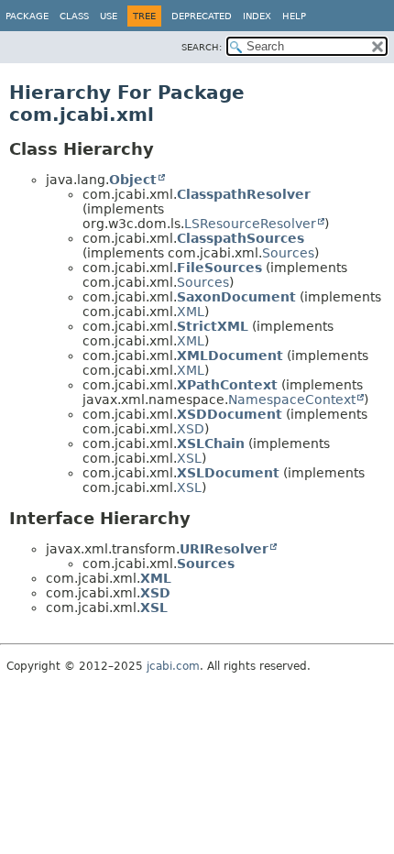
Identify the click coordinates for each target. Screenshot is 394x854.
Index (257, 16)
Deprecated (201, 16)
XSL (189, 458)
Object (133, 179)
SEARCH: (201, 47)
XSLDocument (228, 472)
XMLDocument (230, 355)
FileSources (219, 267)
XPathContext (227, 385)
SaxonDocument (236, 297)
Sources (288, 253)
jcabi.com (173, 666)
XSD (190, 429)
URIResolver (224, 549)
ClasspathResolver (244, 194)
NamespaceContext (292, 399)
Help (294, 16)
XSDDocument (229, 414)
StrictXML (212, 326)
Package (27, 16)
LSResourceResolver (250, 223)
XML (190, 311)
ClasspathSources (240, 238)
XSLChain (211, 443)
